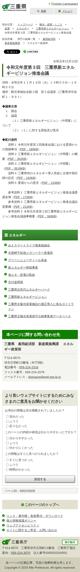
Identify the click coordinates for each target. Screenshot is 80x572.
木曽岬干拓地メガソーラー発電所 (30, 253)
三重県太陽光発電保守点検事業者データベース (39, 316)
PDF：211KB (23, 206)
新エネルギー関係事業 (23, 267)
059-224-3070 (20, 552)
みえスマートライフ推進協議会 (29, 245)
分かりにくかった (21, 447)
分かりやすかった (21, 438)
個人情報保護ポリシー (21, 520)
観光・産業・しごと (51, 24)
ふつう (13, 421)
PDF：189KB (29, 149)
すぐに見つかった (21, 460)
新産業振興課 (12, 43)
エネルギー (22, 28)
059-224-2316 (28, 367)
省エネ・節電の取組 (21, 274)
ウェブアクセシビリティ (22, 525)
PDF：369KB (47, 216)
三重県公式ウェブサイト (14, 7)
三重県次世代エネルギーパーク (29, 289)
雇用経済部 (49, 39)
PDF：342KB (17, 159)
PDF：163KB (26, 178)
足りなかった (18, 426)
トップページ (25, 24)
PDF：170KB (23, 197)
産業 (7, 28)
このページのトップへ (42, 504)
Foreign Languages (64, 3)
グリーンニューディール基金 (27, 260)
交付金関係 (15, 282)
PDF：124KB (51, 182)
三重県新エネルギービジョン (52, 28)
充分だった (16, 416)
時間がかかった (19, 469)
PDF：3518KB (15, 168)
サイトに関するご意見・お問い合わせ (31, 530)
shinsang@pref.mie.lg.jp (44, 377)
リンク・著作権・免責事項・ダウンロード (34, 516)
